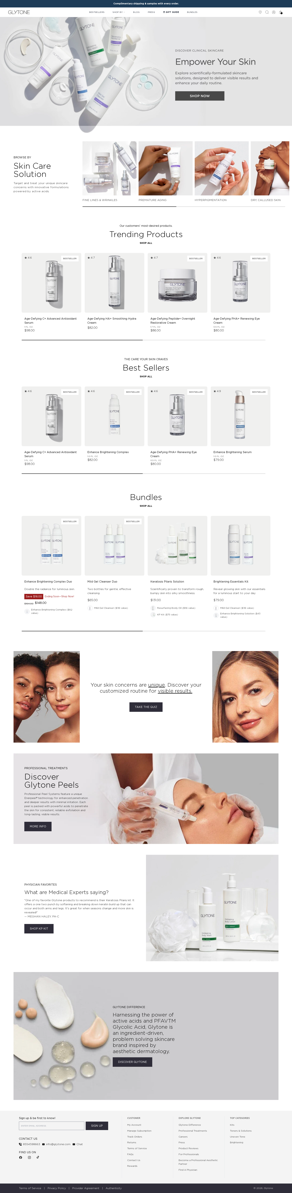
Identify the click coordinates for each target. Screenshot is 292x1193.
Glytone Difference (190, 1125)
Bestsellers (96, 12)
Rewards (132, 1166)
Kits (232, 1125)
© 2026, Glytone (263, 1188)
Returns (131, 1142)
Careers (183, 1137)
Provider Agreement (85, 1188)
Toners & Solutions (241, 1131)
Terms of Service (137, 1148)
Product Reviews (188, 1148)
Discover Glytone (132, 1062)
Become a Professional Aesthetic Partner (198, 1162)
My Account (134, 1125)
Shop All (146, 243)
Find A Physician (188, 1170)
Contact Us (133, 1160)
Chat (80, 1144)
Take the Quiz (146, 707)
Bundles (192, 12)
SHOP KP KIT (39, 928)
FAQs (130, 1154)
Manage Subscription (139, 1131)
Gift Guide (172, 12)
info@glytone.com (58, 1144)
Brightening (236, 1142)
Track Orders (134, 1137)
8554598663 (31, 1144)
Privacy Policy (56, 1188)
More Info (38, 826)
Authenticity (114, 1188)
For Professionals (189, 1154)
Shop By (118, 12)
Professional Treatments (193, 1131)
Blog (136, 12)
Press (151, 12)
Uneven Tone (237, 1137)
